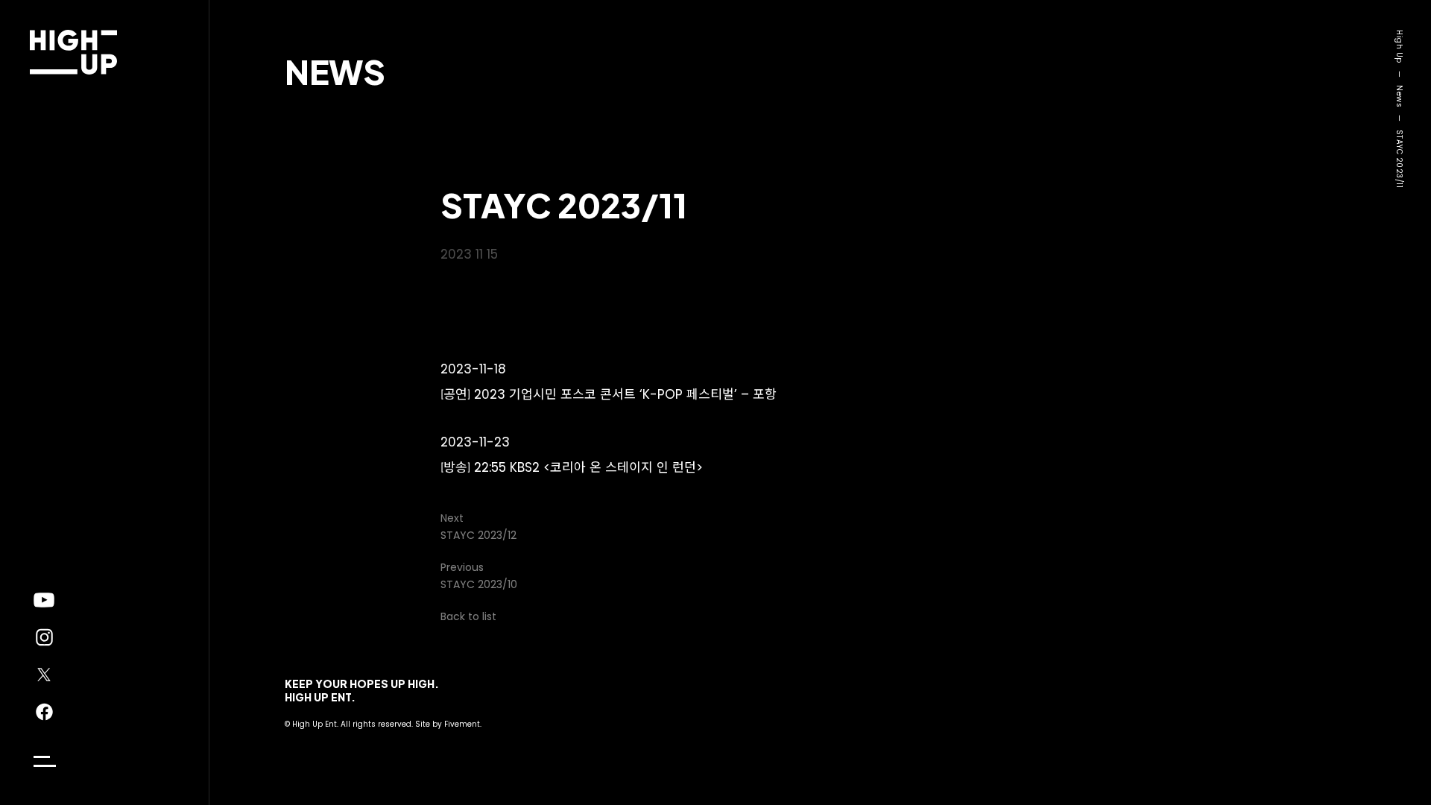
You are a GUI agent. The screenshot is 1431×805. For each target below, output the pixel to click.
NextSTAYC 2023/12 (478, 527)
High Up (1399, 46)
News (335, 71)
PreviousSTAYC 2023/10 (478, 576)
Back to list (468, 616)
